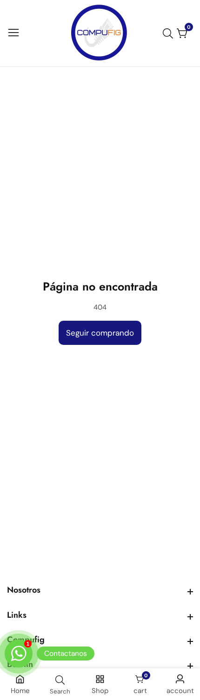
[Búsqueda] (170, 33)
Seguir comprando (100, 333)
